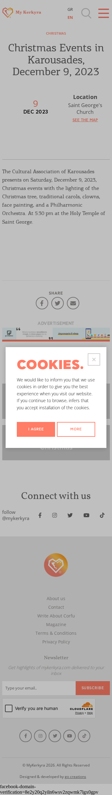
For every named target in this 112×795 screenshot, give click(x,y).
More (76, 429)
